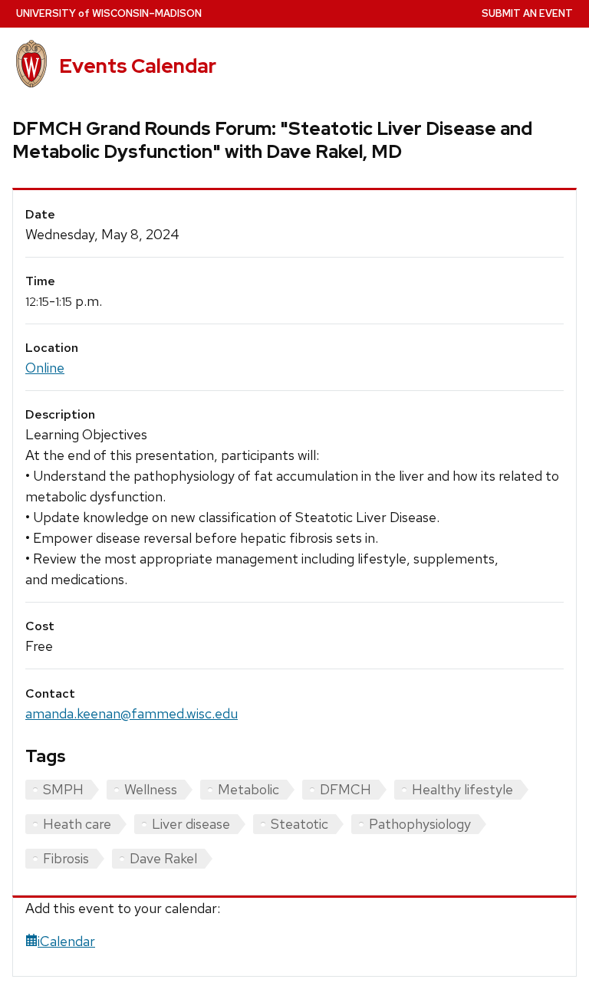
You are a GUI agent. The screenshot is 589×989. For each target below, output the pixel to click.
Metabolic (248, 789)
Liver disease (191, 824)
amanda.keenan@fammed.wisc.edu (131, 713)
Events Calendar (137, 66)
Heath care (77, 824)
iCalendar (66, 941)
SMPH (63, 789)
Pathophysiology (420, 824)
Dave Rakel (163, 858)
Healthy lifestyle (462, 789)
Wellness (150, 789)
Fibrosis (66, 858)
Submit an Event (527, 13)
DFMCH (345, 789)
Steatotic (299, 824)
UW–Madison (109, 13)
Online (44, 367)
